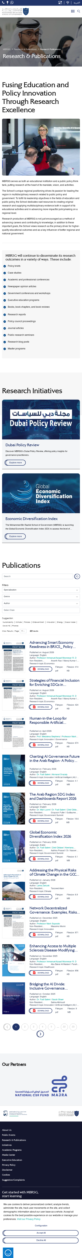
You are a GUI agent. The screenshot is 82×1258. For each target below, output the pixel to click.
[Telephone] (3, 2)
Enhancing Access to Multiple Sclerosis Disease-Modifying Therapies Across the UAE (53, 948)
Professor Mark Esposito (48, 924)
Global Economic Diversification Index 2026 (50, 834)
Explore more (16, 463)
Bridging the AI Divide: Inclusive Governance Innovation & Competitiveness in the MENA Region (54, 986)
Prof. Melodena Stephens (48, 737)
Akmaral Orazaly (60, 775)
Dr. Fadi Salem (43, 775)
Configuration (41, 1226)
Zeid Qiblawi (72, 810)
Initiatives (7, 1145)
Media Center (8, 1155)
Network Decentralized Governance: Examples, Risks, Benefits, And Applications (54, 910)
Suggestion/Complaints (13, 1180)
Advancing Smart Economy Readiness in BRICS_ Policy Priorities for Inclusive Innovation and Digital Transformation (52, 645)
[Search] (78, 11)
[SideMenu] (73, 11)
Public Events (8, 1135)
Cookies (6, 1174)
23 (73, 1027)
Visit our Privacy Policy (28, 1219)
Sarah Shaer (58, 1000)
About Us (6, 1130)
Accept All (41, 1233)
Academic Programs (12, 1150)
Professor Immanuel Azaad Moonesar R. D (56, 658)
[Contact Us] (7, 2)
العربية (77, 3)
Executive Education (12, 1160)
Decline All (41, 1240)
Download (43, 669)
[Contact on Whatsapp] (12, 3)
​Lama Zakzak (43, 886)
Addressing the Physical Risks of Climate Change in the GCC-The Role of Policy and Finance (54, 872)
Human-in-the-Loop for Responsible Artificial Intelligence (48, 720)
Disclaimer (7, 1170)
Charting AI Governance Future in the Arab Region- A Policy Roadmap (55, 758)
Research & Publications (14, 1140)
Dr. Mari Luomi (43, 810)
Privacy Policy (8, 1165)
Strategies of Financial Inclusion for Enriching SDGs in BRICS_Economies (55, 682)
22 (64, 1027)
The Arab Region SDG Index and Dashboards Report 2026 (53, 796)
